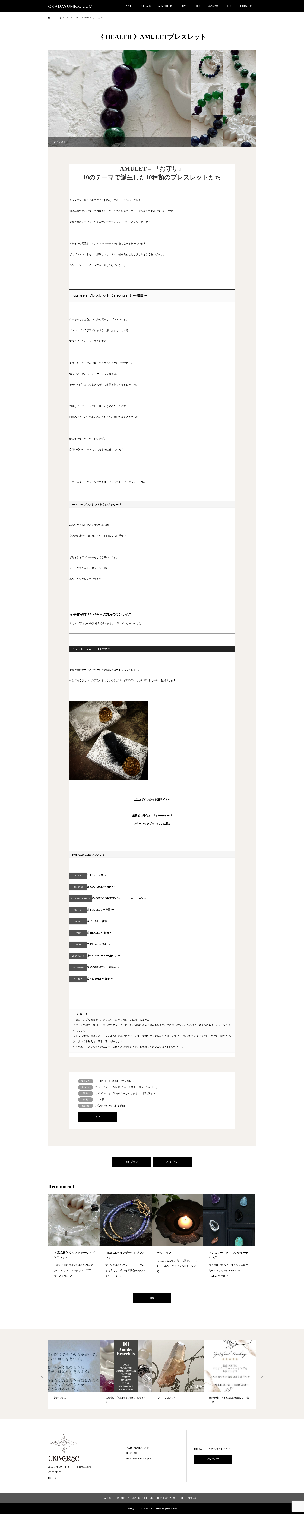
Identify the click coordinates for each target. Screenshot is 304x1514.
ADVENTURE (165, 6)
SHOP (198, 6)
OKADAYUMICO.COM (70, 6)
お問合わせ (246, 6)
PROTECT (78, 910)
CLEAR (78, 944)
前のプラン (132, 1161)
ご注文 (97, 1117)
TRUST (78, 921)
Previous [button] (42, 1376)
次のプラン (172, 1161)
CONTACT (213, 1459)
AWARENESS (78, 967)
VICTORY (78, 979)
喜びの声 (213, 6)
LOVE (184, 6)
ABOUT (130, 6)
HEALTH (78, 933)
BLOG (229, 6)
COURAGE (78, 887)
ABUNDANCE (78, 956)
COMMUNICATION (80, 898)
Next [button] (262, 1376)
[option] (119, 98)
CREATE (146, 6)
